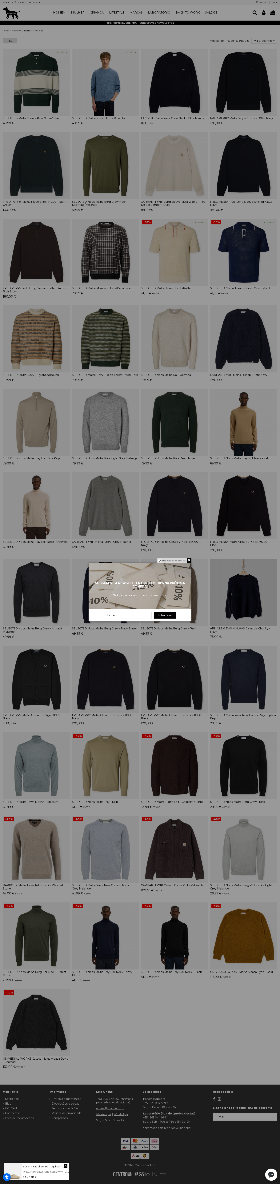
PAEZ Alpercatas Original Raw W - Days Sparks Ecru (54, 1171)
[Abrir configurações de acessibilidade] (7, 1177)
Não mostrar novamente (174, 561)
